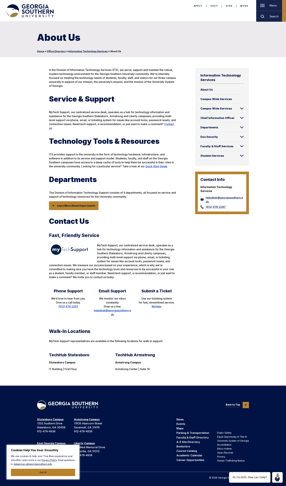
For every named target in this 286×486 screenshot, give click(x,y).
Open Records (225, 452)
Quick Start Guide (156, 166)
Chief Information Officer (217, 118)
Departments (209, 127)
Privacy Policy (49, 460)
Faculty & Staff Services (217, 146)
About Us (206, 89)
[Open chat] (277, 477)
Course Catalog (186, 451)
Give (229, 5)
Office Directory (56, 51)
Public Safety (224, 432)
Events (180, 424)
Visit (214, 5)
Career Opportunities (190, 460)
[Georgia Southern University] (30, 11)
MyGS (244, 5)
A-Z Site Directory (188, 442)
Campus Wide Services (216, 99)
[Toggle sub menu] (242, 108)
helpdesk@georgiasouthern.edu (224, 199)
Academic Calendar (189, 455)
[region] (43, 462)
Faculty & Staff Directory (192, 437)
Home (40, 51)
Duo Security (209, 136)
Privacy (221, 456)
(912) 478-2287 (216, 207)
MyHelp (156, 306)
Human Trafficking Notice (231, 460)
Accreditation (224, 444)
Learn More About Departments (76, 205)
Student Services (212, 155)
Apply (198, 5)
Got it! (43, 472)
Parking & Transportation (192, 432)
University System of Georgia (233, 440)
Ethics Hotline (224, 448)
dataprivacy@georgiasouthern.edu (33, 464)
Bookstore (183, 446)
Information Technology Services (88, 51)
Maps (180, 428)
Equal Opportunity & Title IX (232, 436)
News (180, 419)
